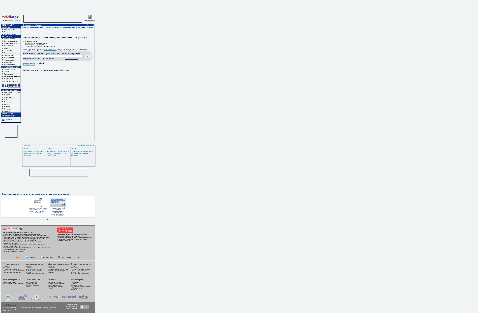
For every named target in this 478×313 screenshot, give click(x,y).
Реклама (90, 27)
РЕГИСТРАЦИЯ (8, 25)
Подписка (7, 95)
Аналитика (40, 54)
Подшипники (8, 79)
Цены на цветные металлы (34, 269)
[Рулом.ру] (52, 300)
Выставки (7, 104)
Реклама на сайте (71, 308)
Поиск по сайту (11, 119)
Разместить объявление (85, 146)
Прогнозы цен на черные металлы (14, 270)
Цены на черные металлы (11, 269)
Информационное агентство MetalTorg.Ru (18, 232)
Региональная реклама (55, 286)
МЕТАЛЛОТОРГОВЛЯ (10, 67)
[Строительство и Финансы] (84, 300)
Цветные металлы (10, 41)
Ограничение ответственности (80, 286)
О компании (8, 109)
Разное (25, 148)
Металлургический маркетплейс (13, 283)
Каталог (6, 72)
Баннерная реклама (54, 282)
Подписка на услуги (72, 306)
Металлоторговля (10, 69)
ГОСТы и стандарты (11, 81)
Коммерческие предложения (12, 272)
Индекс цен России (10, 53)
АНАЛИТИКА (7, 37)
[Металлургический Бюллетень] (69, 300)
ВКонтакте (32, 257)
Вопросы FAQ (8, 97)
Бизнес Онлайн (66, 257)
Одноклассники (48, 257)
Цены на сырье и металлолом (80, 269)
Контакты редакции (72, 304)
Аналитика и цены (36, 27)
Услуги (28, 286)
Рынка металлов (9, 29)
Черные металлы (10, 39)
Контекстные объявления (56, 283)
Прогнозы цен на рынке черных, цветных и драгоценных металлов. (82, 153)
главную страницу (50, 50)
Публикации (8, 62)
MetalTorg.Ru (77, 280)
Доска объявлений (68, 27)
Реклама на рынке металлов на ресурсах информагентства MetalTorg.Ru (58, 153)
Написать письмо (29, 65)
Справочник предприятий (70, 54)
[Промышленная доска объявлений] (22, 300)
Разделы (7, 99)
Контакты (7, 111)
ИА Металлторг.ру (76, 288)
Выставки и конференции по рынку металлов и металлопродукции (36, 194)
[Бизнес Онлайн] (36, 300)
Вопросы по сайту (77, 285)
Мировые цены (9, 55)
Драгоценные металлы (12, 43)
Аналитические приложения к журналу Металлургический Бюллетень (33, 153)
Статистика (8, 50)
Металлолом (8, 46)
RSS (19, 257)
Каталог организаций (9, 282)
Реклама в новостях (54, 285)
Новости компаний (10, 32)
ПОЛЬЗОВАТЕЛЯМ (9, 90)
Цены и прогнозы (10, 65)
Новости (25, 27)
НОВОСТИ (6, 27)
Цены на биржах (9, 58)
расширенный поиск (71, 59)
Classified (26, 146)
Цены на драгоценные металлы (58, 269)
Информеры (8, 102)
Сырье (6, 48)
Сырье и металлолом (81, 264)
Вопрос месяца (9, 60)
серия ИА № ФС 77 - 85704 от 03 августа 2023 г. (20, 240)
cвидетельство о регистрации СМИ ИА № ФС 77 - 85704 (38, 307)
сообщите (62, 70)
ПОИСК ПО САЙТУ (9, 116)
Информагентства (10, 34)
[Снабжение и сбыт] (10, 300)
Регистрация (12, 92)
